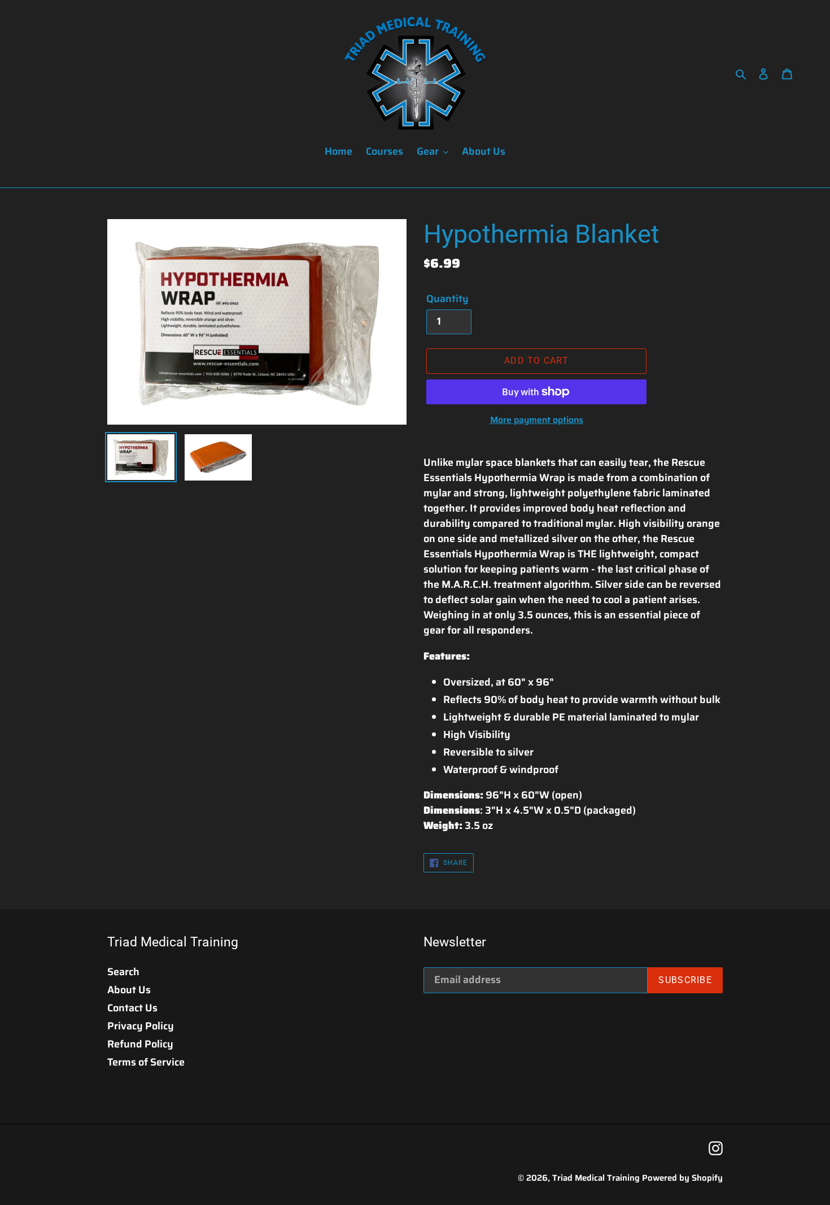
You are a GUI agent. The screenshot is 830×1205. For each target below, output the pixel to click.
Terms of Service (146, 1062)
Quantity (447, 299)
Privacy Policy (140, 1026)
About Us (129, 990)
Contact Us (132, 1008)
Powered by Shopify (682, 1178)
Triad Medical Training (596, 1178)
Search (123, 972)
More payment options (536, 420)
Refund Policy (140, 1044)
